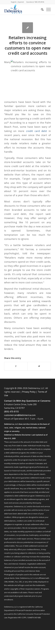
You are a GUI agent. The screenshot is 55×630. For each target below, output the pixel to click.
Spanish (21, 2)
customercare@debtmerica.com (20, 415)
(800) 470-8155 (11, 411)
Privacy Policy (29, 391)
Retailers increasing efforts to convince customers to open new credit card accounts (27, 45)
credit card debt (36, 131)
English (13, 2)
